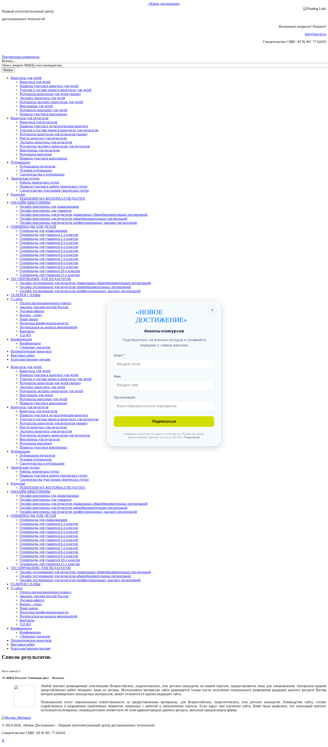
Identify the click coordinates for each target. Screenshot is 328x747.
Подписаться (164, 421)
